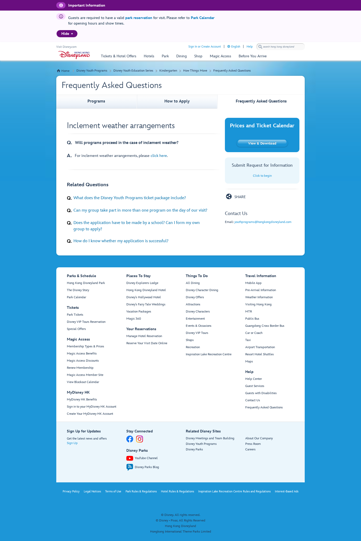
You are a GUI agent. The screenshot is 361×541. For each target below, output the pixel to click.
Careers (250, 449)
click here (159, 155)
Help (250, 46)
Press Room (253, 444)
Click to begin (262, 176)
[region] (67, 34)
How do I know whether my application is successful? (120, 241)
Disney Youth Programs (91, 71)
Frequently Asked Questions (232, 71)
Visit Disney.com (66, 47)
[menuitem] (72, 33)
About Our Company (259, 438)
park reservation (138, 18)
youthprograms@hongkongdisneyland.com (262, 222)
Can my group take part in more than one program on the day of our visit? (140, 210)
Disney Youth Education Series (133, 71)
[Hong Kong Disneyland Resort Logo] (74, 55)
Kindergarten (168, 71)
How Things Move (195, 71)
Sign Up (72, 443)
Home (65, 71)
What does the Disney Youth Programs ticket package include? (129, 197)
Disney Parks (194, 449)
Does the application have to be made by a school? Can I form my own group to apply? (136, 226)
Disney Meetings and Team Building (210, 438)
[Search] (260, 46)
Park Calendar (202, 18)
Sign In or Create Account (204, 46)
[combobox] (280, 46)
